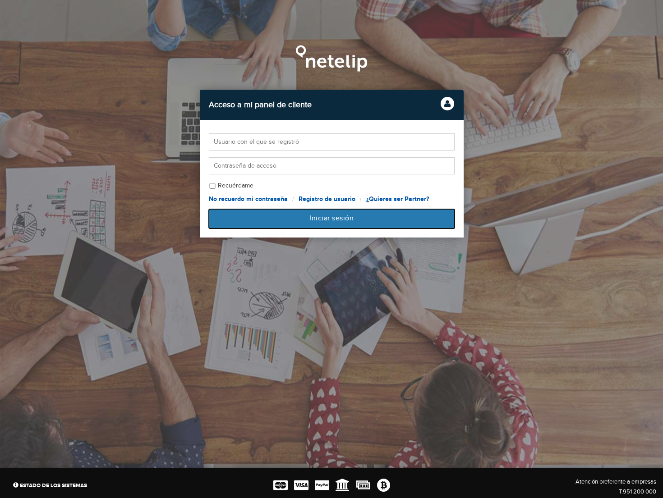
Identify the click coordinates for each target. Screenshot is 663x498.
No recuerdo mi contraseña (248, 199)
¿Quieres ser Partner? (397, 199)
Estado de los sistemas (52, 485)
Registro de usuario (327, 199)
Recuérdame (235, 185)
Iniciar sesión (331, 218)
